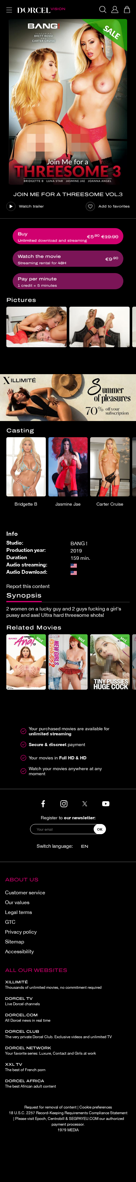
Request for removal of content (50, 1107)
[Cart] (127, 9)
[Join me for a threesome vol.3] (68, 102)
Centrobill (56, 1118)
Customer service (25, 892)
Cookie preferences (95, 1107)
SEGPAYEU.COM (83, 1118)
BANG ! (79, 543)
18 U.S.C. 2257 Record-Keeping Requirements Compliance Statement (68, 1113)
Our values (17, 902)
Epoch (40, 1118)
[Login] (115, 9)
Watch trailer (31, 206)
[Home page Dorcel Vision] (41, 9)
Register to (68, 817)
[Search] (103, 9)
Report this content (28, 586)
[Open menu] (8, 6)
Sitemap (14, 941)
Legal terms (18, 912)
